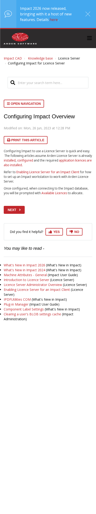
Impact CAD (13, 58)
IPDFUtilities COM (17, 299)
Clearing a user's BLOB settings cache (32, 314)
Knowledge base (40, 58)
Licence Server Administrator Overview (33, 284)
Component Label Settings (24, 309)
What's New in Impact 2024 (24, 270)
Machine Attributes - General (25, 275)
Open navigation (25, 104)
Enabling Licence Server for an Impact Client (47, 172)
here (54, 19)
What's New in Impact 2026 (24, 265)
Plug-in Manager (16, 304)
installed (10, 160)
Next (12, 210)
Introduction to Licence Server (26, 280)
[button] (89, 38)
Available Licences (54, 193)
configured (25, 160)
